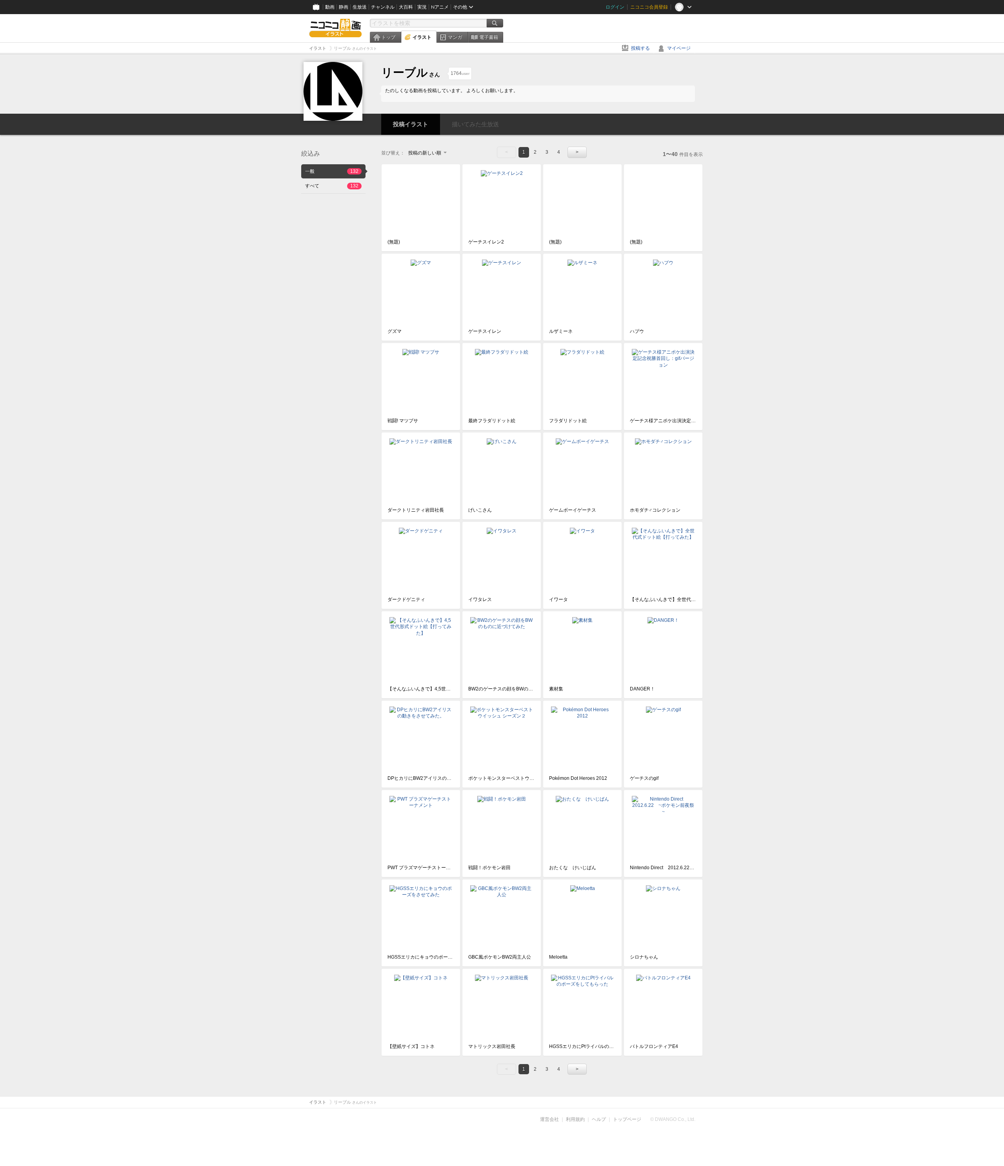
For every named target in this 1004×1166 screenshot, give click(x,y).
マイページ (679, 48)
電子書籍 (488, 37)
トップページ (627, 1119)
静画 (343, 7)
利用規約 (575, 1119)
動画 (330, 7)
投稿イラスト (410, 124)
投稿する (640, 48)
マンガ (455, 37)
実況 (422, 7)
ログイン (615, 7)
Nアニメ (440, 7)
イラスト (422, 37)
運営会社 (549, 1119)
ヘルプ (599, 1119)
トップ (388, 37)
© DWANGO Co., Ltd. (672, 1119)
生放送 (360, 7)
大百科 (406, 7)
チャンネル (383, 7)
